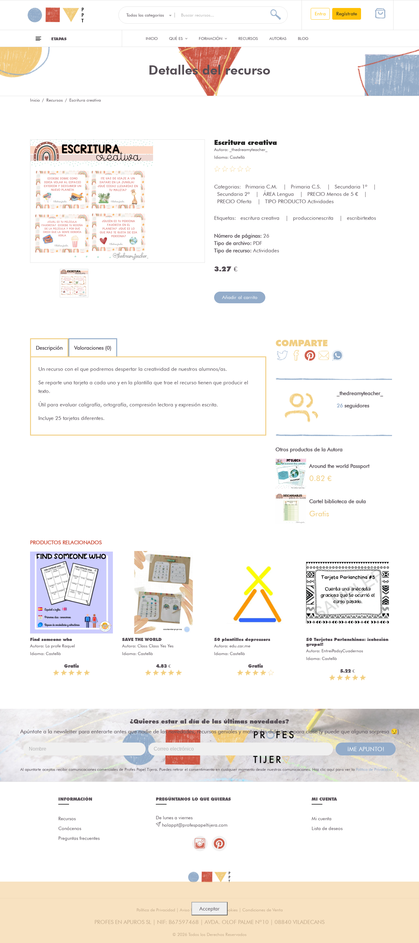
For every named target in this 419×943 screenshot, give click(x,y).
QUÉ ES (176, 38)
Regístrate (346, 14)
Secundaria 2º (234, 194)
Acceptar (209, 909)
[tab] (49, 348)
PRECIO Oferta (235, 201)
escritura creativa (260, 218)
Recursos (248, 38)
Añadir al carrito (239, 297)
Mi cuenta (322, 818)
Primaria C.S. (307, 187)
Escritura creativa (245, 142)
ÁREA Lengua (279, 194)
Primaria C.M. (262, 187)
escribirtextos (361, 218)
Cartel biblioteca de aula (337, 501)
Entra (320, 14)
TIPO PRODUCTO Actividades (299, 201)
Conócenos (69, 828)
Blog (303, 38)
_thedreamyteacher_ (248, 149)
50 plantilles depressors (242, 639)
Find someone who (51, 639)
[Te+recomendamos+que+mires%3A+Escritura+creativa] (296, 356)
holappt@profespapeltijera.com (195, 825)
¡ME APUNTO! (365, 749)
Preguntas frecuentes (79, 838)
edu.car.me (239, 645)
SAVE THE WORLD (142, 639)
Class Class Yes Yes (155, 645)
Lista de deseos (327, 828)
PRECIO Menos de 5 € (333, 194)
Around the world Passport (339, 466)
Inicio (152, 38)
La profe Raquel (60, 645)
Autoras (277, 38)
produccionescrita (314, 218)
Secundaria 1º (352, 187)
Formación (211, 38)
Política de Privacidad (374, 769)
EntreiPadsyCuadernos (342, 650)
